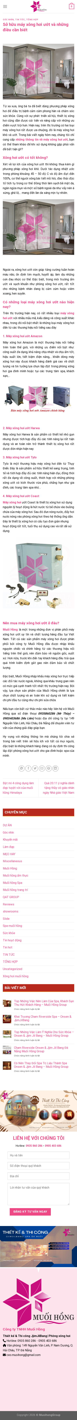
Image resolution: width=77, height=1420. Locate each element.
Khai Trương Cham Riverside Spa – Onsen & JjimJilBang (42, 1018)
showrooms (10, 911)
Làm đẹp (8, 847)
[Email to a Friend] (42, 768)
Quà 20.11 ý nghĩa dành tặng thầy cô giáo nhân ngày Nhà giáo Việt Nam (58, 787)
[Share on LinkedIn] (55, 768)
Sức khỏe (9, 933)
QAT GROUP (11, 897)
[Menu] (5, 6)
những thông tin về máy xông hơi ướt (42, 139)
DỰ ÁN (7, 825)
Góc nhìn (8, 19)
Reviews (8, 904)
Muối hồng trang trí (15, 890)
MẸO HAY (9, 854)
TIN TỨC (20, 19)
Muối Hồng (10, 868)
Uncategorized (12, 969)
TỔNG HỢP (32, 19)
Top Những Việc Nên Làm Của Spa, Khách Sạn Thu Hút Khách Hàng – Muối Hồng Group (44, 1002)
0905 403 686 (53, 1145)
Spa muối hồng (12, 926)
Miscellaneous (12, 861)
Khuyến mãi (10, 839)
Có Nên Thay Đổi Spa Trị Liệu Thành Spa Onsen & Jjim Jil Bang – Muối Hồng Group (41, 1064)
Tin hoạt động (12, 940)
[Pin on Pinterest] (49, 768)
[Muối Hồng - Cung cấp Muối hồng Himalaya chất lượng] (38, 6)
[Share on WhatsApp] (22, 768)
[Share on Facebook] (28, 768)
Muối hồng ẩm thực (15, 875)
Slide (6, 918)
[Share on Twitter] (35, 768)
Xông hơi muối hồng (15, 976)
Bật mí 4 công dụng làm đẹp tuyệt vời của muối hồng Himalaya (18, 787)
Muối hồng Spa (12, 883)
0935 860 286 (34, 1145)
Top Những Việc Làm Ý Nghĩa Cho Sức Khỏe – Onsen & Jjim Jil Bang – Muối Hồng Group (44, 1033)
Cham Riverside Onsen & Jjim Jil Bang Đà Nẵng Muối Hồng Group (41, 1049)
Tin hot (7, 947)
